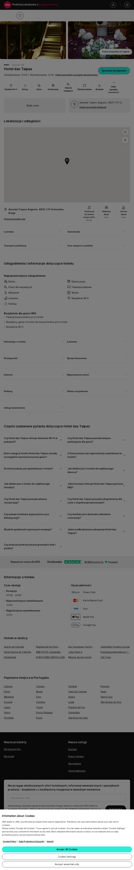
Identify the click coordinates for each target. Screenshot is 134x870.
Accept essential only (67, 864)
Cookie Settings (67, 856)
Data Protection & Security (31, 841)
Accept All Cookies (67, 849)
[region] (67, 839)
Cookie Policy (9, 841)
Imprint (50, 841)
